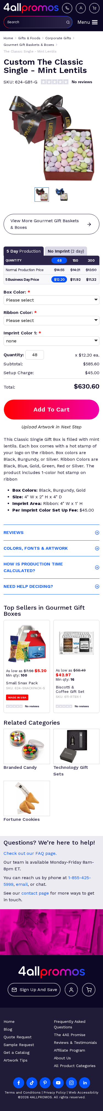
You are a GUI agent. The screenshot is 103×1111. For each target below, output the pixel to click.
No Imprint (66, 251)
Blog (8, 1029)
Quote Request (18, 1037)
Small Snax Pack (22, 683)
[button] (42, 194)
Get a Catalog (16, 1052)
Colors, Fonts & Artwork (36, 548)
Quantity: (14, 354)
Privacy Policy (55, 1092)
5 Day (24, 251)
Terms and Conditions (23, 1092)
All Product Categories (75, 1065)
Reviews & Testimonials (75, 1042)
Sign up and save (38, 989)
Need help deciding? (28, 586)
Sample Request (19, 1044)
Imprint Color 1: (22, 333)
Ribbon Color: (20, 312)
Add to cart (51, 409)
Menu (83, 22)
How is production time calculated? (33, 567)
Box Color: (17, 292)
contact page (35, 893)
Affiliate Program (69, 1050)
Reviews (14, 532)
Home (9, 1021)
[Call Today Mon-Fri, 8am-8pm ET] (67, 8)
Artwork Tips (15, 1060)
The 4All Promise (69, 1035)
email (22, 884)
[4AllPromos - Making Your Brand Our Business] (31, 8)
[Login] (81, 8)
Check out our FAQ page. (30, 853)
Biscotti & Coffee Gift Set (70, 689)
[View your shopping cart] (94, 8)
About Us (62, 1058)
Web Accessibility (83, 1092)
